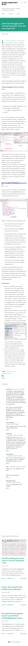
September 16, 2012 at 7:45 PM (17, 466)
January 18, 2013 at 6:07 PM (14, 482)
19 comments (10, 605)
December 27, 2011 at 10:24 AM (15, 435)
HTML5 (14, 371)
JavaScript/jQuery (6, 373)
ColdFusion (9, 371)
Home (3, 13)
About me (10, 13)
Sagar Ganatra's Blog (10, 3)
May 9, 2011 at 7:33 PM (12, 424)
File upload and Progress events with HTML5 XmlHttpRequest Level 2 (12, 615)
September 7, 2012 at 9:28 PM (14, 455)
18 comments (10, 633)
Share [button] (3, 378)
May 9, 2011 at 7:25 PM (18, 389)
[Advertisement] (14, 521)
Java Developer (9, 454)
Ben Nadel (7, 42)
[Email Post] (2, 376)
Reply (7, 419)
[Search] (22, 2)
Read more (23, 578)
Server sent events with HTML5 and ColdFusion (12, 588)
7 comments (9, 578)
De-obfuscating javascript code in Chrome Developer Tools (13, 560)
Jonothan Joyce (15, 42)
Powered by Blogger (15, 642)
